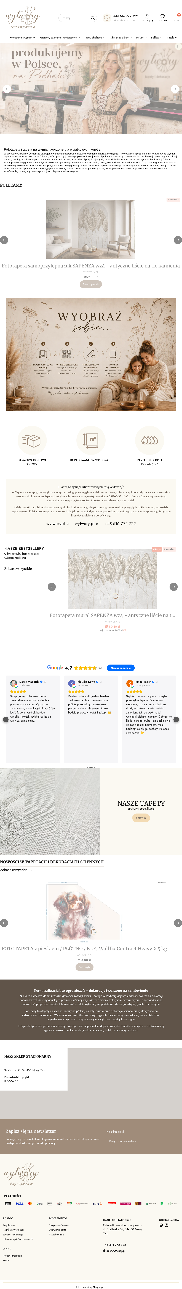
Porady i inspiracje (12, 1255)
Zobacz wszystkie (18, 569)
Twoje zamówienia (59, 1225)
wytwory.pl (85, 523)
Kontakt (6, 1260)
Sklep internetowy (89, 1287)
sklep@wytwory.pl (114, 1251)
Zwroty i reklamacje (13, 1234)
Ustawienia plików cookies (16, 1239)
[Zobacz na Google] (13, 683)
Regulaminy (9, 1225)
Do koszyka (84, 967)
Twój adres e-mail (114, 1131)
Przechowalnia (56, 1234)
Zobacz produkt (91, 284)
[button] (93, 18)
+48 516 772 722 (125, 16)
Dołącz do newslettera (122, 1141)
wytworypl (56, 523)
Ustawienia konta (57, 1230)
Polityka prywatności (13, 1230)
